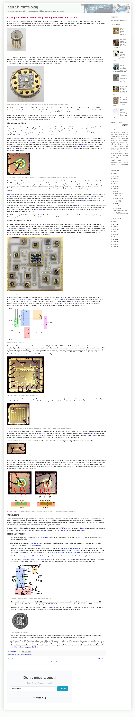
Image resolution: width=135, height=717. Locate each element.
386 (112, 133)
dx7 (127, 142)
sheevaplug (114, 162)
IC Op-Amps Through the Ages (74, 552)
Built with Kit (40, 697)
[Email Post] (18, 651)
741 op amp (82, 528)
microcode (125, 152)
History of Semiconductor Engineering (69, 548)
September (118, 198)
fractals (116, 146)
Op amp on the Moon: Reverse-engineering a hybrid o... (121, 213)
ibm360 (113, 150)
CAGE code (34, 543)
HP (115, 148)
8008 (119, 133)
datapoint (122, 142)
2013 (114, 234)
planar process (81, 144)
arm (119, 138)
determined (38, 209)
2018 (114, 221)
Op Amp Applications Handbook (54, 552)
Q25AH (96, 194)
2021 (114, 186)
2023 (114, 181)
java (126, 150)
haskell (112, 148)
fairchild (126, 144)
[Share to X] (26, 652)
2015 (114, 229)
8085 (122, 133)
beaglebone (125, 138)
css (117, 142)
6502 (115, 133)
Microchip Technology (94, 215)
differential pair (65, 299)
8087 (112, 134)
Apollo (118, 136)
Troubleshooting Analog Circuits (81, 556)
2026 (114, 173)
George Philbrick (30, 133)
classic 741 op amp (24, 299)
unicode (116, 166)
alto (127, 134)
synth (118, 164)
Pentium (121, 153)
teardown (124, 164)
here (91, 196)
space (126, 162)
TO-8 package (44, 537)
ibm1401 (125, 148)
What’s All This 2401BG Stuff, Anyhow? (34, 559)
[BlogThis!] (25, 652)
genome (121, 146)
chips (113, 142)
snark (120, 162)
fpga (112, 146)
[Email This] (23, 652)
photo (126, 153)
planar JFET (43, 433)
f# (122, 144)
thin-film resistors (90, 346)
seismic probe (85, 200)
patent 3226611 (31, 647)
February (117, 208)
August (117, 201)
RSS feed (43, 530)
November (118, 193)
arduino (113, 138)
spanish (113, 164)
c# (116, 140)
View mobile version (56, 662)
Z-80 (120, 166)
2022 (114, 183)
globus (126, 146)
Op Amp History (23, 552)
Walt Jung (46, 115)
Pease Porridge (37, 556)
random (125, 155)
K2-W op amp (20, 135)
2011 (114, 239)
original (15, 148)
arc (126, 136)
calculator (125, 140)
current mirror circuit (78, 301)
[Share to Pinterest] (30, 652)
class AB (62, 303)
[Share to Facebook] (28, 652)
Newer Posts (11, 659)
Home (56, 659)
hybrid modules (27, 110)
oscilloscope (114, 153)
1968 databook (51, 607)
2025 (114, 176)
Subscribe (114, 17)
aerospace (121, 134)
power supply (116, 155)
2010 (114, 241)
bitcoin (113, 140)
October (117, 196)
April (116, 206)
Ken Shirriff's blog (22, 7)
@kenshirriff (26, 530)
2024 (114, 178)
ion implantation (94, 435)
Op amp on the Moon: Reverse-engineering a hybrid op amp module (42, 17)
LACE (75, 207)
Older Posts (101, 659)
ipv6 (121, 150)
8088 (116, 134)
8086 (126, 133)
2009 (114, 244)
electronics (19, 654)
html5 (118, 148)
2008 (114, 246)
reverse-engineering (28, 654)
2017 (114, 224)
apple (122, 136)
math (118, 152)
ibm (121, 148)
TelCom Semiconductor (34, 545)
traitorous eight (31, 140)
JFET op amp (64, 528)
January (117, 218)
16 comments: (12, 651)
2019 (114, 191)
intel (117, 150)
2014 (114, 231)
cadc (120, 140)
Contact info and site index (119, 20)
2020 (114, 188)
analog (14, 654)
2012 (114, 236)
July (116, 203)
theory (112, 166)
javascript (113, 152)
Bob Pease (10, 194)
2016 (114, 226)
